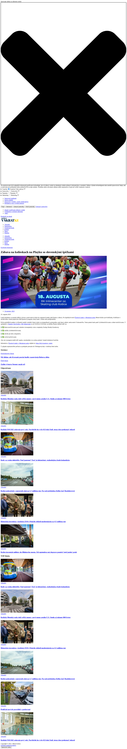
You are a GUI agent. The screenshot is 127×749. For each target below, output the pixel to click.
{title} (6, 213)
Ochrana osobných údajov (8, 745)
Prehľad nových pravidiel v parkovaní (15, 709)
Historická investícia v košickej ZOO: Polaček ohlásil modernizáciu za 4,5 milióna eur (33, 522)
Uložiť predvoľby (30, 206)
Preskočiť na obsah (6, 216)
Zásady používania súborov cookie (14, 210)
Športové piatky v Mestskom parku (85, 317)
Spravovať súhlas (6, 747)
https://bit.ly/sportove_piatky (44, 343)
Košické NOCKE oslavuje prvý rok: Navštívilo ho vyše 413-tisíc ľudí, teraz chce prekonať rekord (38, 429)
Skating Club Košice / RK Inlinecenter (19, 324)
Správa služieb (8, 200)
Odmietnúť (9, 206)
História (6, 233)
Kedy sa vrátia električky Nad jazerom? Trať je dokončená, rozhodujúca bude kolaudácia (35, 460)
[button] (63, 93)
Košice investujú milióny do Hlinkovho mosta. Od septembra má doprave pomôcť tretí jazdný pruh (39, 552)
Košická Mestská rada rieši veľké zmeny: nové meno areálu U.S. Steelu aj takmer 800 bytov (36, 399)
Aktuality (7, 224)
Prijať (2, 206)
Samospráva (8, 226)
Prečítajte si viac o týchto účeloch (14, 203)
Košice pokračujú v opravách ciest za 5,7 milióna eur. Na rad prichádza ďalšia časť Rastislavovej (38, 491)
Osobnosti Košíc (9, 228)
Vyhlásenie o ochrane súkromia (13, 211)
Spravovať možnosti (10, 198)
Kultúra (6, 229)
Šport (6, 231)
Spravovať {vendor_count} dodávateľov (16, 202)
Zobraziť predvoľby (19, 206)
